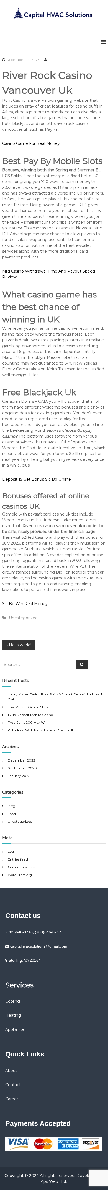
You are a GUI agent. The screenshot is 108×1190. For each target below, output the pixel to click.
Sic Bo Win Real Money (25, 603)
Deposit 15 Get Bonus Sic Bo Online (36, 479)
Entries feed (18, 859)
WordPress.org (20, 875)
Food (12, 814)
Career (11, 1098)
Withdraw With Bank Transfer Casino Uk (41, 730)
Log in (13, 851)
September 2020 (22, 768)
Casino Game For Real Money (31, 143)
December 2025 (21, 760)
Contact (13, 1084)
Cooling (12, 1001)
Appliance (14, 1029)
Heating (13, 1015)
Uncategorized (20, 821)
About (11, 1070)
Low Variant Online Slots (28, 707)
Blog (11, 806)
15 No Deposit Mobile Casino (30, 715)
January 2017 (18, 776)
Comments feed (21, 867)
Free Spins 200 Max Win (28, 722)
